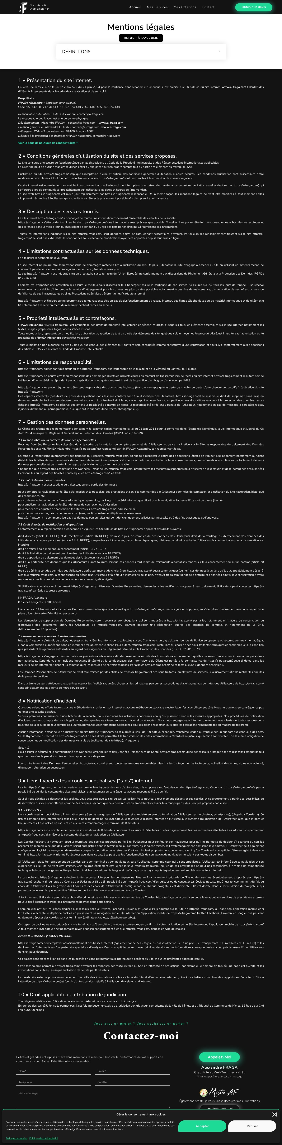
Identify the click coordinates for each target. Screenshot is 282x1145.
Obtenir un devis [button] (254, 7)
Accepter (202, 1126)
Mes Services (157, 7)
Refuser (252, 1126)
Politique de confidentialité (43, 1138)
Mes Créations (185, 7)
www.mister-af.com (88, 1001)
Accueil (135, 7)
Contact (208, 7)
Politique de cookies (16, 1138)
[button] (274, 1114)
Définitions (76, 52)
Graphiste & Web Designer (39, 7)
